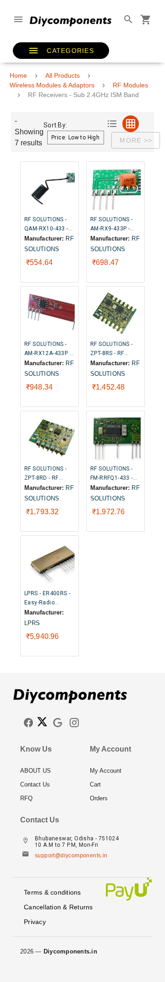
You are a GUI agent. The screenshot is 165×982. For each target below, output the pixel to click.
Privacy (35, 921)
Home (18, 75)
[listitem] (47, 771)
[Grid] (130, 123)
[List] (112, 123)
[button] (61, 50)
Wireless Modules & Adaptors (52, 85)
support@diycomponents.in (71, 855)
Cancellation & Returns (58, 907)
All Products (62, 75)
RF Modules (130, 85)
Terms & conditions (52, 892)
